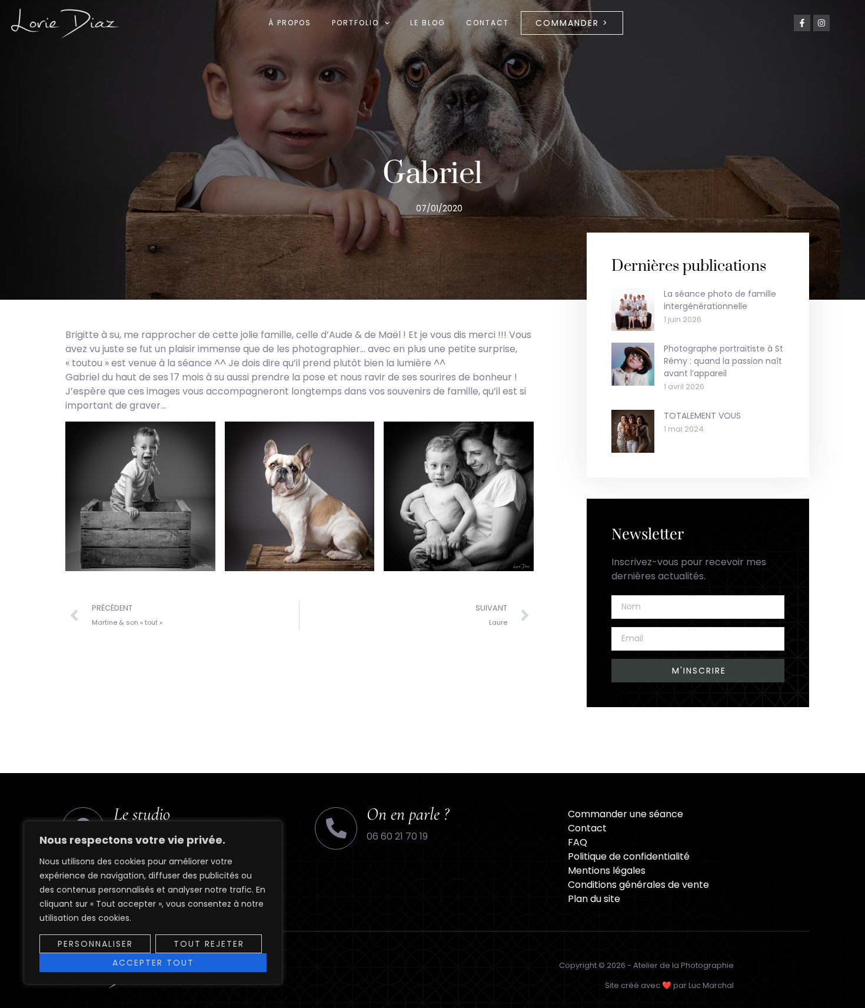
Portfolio (355, 23)
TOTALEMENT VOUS (702, 416)
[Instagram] (821, 23)
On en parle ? (408, 814)
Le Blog (427, 23)
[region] (153, 902)
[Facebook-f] (802, 23)
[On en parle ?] (336, 828)
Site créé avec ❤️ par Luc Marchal (669, 985)
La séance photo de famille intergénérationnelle (720, 300)
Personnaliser (95, 944)
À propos (289, 23)
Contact (487, 23)
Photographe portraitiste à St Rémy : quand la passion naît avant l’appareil (723, 361)
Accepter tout (153, 963)
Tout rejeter (209, 944)
